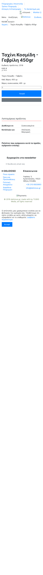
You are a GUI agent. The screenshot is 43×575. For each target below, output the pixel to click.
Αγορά (22, 93)
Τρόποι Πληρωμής (9, 6)
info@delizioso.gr (33, 188)
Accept (7, 224)
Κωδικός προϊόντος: (10, 65)
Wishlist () (37, 12)
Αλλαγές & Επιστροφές (12, 9)
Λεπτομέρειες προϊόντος (14, 118)
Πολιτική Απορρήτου (7, 183)
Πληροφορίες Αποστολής (12, 4)
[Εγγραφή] (37, 164)
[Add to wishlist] (21, 100)
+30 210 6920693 (33, 184)
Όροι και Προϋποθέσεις (9, 178)
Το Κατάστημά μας (32, 9)
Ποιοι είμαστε (9, 174)
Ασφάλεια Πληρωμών (7, 188)
